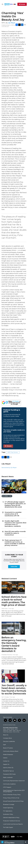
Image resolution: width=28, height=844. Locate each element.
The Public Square (8, 827)
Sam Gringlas (5, 697)
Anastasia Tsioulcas (7, 654)
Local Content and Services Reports (13, 824)
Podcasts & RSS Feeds (9, 774)
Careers (5, 758)
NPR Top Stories (13, 452)
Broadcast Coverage (8, 804)
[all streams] (26, 842)
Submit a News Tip (8, 767)
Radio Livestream (8, 777)
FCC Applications (7, 811)
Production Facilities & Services (11, 821)
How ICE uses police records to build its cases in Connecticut (15, 533)
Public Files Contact (7, 731)
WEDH (4, 729)
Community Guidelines (9, 784)
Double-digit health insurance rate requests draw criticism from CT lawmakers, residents (15, 523)
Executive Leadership (9, 741)
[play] (2, 842)
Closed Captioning (8, 807)
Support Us (6, 764)
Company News (7, 738)
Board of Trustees (8, 748)
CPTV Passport (7, 787)
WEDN (8, 729)
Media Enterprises (8, 754)
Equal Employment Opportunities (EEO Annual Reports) (14, 791)
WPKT (14, 730)
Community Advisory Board (10, 751)
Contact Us (6, 761)
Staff (4, 744)
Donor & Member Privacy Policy (12, 794)
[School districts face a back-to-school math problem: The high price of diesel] (13, 587)
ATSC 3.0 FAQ (16, 731)
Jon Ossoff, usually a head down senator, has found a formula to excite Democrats (14, 689)
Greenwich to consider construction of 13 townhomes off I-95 (13, 514)
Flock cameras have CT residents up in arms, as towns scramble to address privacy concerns (15, 542)
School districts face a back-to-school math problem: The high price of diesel (14, 600)
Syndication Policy (8, 814)
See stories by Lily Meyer (9, 467)
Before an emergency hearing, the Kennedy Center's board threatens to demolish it (14, 644)
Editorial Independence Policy (11, 817)
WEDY (16, 729)
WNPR (10, 730)
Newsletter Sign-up (8, 771)
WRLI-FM (18, 730)
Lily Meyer (11, 23)
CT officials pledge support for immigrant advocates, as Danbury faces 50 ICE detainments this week (15, 504)
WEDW (12, 729)
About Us (5, 735)
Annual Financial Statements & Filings (13, 801)
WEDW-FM (5, 730)
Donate (22, 4)
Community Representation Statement (14, 780)
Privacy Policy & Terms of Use (11, 798)
